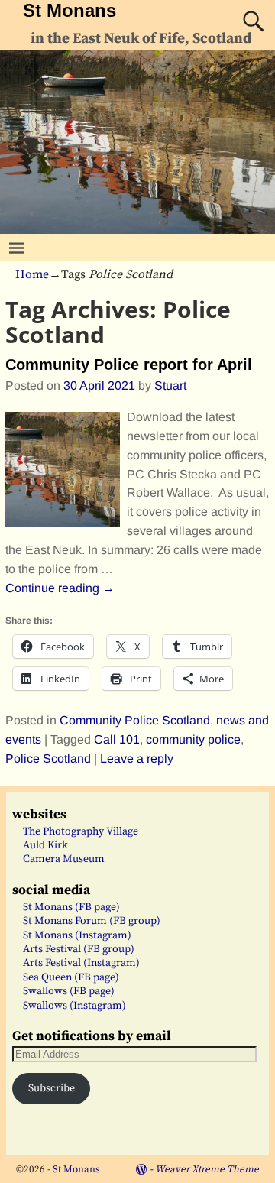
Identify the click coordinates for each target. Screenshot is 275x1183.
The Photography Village (80, 831)
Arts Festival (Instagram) (81, 963)
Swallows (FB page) (69, 991)
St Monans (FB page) (71, 907)
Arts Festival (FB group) (78, 949)
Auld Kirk (45, 845)
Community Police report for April (128, 364)
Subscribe (51, 1088)
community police (193, 739)
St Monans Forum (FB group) (91, 921)
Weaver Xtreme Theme (207, 1169)
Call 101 (117, 739)
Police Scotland (48, 758)
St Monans (69, 10)
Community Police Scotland (135, 720)
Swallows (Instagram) (74, 1006)
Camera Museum (64, 859)
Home (32, 274)
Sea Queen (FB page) (71, 977)
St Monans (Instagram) (77, 935)
